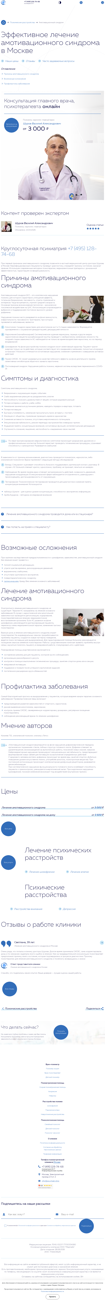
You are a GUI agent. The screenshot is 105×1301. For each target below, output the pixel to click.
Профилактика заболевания (17, 84)
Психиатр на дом (52, 1069)
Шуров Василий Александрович (34, 223)
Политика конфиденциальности (52, 1143)
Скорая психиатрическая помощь (52, 1087)
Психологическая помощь (52, 1120)
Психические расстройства (22, 22)
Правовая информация (52, 1154)
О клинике (52, 1139)
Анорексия (52, 1091)
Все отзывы (9, 989)
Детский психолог (52, 1129)
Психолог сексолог (52, 1133)
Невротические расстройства (52, 1114)
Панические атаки (52, 1110)
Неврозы (52, 1096)
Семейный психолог (52, 1124)
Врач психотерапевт (52, 1073)
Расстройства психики (52, 1102)
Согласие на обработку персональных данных (52, 1149)
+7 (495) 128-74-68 (52, 1167)
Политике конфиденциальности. (52, 1291)
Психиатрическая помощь (52, 1083)
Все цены (8, 829)
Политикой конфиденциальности (29, 1225)
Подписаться (86, 1226)
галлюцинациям (11, 581)
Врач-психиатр (52, 1064)
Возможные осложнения (15, 79)
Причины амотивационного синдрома (21, 74)
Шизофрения (52, 1106)
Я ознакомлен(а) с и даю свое (41, 1225)
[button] (102, 943)
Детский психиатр (52, 1077)
